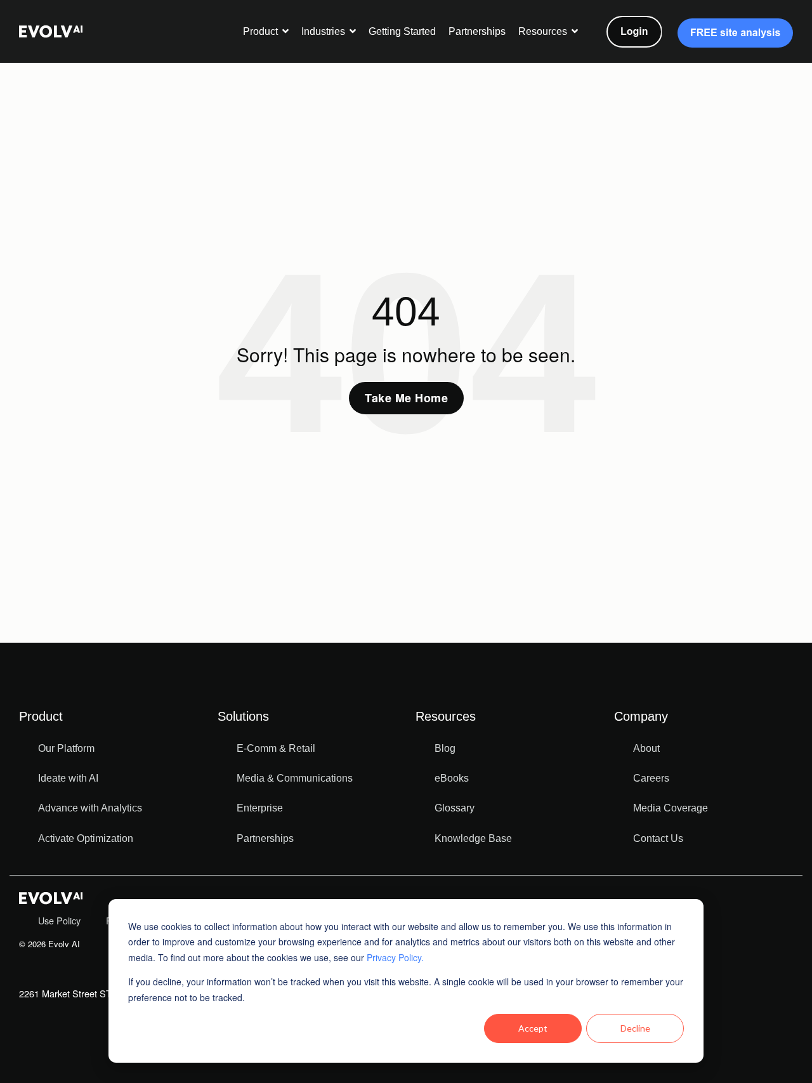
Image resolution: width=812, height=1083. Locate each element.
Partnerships (477, 31)
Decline (635, 1028)
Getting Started (402, 31)
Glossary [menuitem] (455, 808)
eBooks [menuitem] (452, 778)
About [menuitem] (646, 748)
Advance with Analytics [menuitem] (90, 808)
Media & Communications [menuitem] (295, 778)
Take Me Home (406, 398)
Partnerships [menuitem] (265, 838)
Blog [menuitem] (445, 748)
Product (261, 31)
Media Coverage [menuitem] (670, 808)
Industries (324, 31)
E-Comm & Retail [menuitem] (276, 748)
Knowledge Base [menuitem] (473, 838)
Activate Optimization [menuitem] (85, 838)
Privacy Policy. (395, 957)
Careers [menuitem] (651, 778)
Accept (532, 1028)
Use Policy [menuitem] (59, 920)
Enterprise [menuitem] (260, 808)
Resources (544, 31)
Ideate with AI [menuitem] (68, 778)
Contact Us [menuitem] (658, 838)
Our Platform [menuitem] (66, 748)
